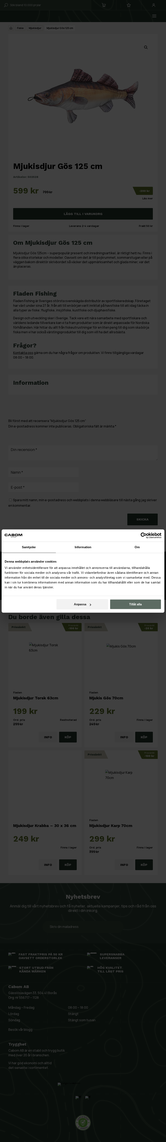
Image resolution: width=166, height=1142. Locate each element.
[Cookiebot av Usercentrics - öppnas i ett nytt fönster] (143, 535)
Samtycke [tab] (29, 547)
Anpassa (80, 604)
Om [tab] (137, 547)
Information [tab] (83, 547)
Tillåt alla (135, 604)
